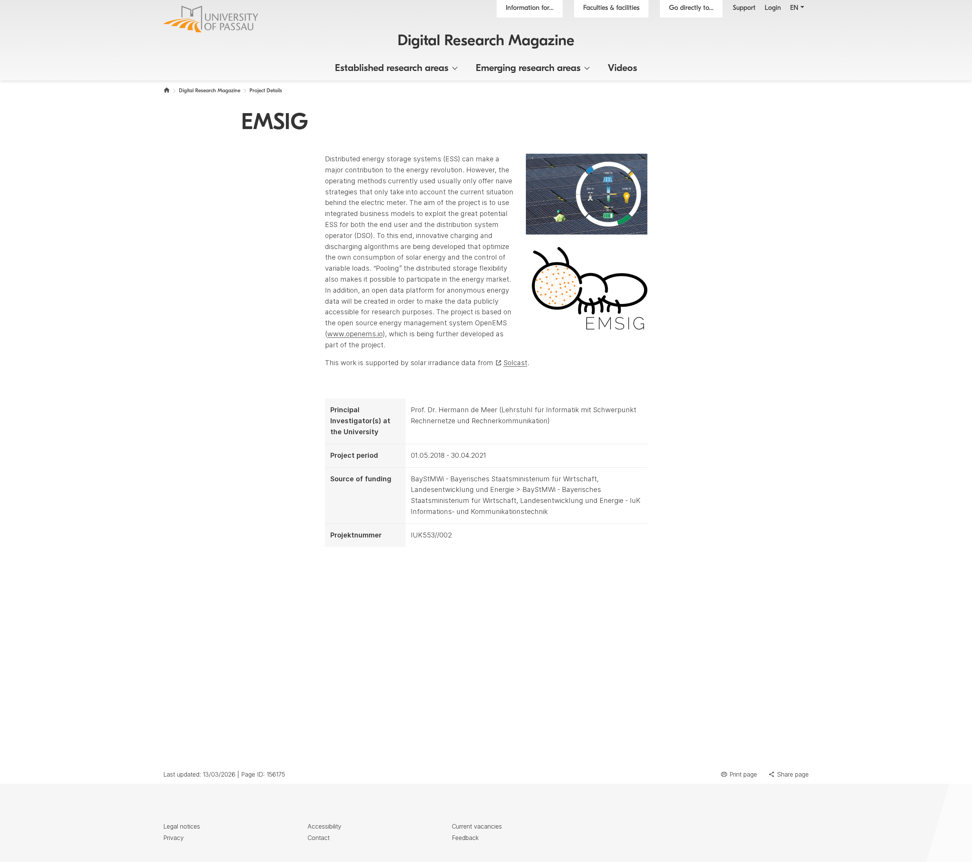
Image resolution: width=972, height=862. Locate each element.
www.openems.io (355, 334)
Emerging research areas (528, 68)
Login (773, 8)
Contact (319, 838)
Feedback (465, 838)
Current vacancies (477, 826)
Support (744, 8)
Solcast (515, 363)
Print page (743, 774)
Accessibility (324, 826)
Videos (622, 68)
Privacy (173, 838)
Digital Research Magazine (486, 41)
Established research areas (391, 68)
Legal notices (181, 826)
